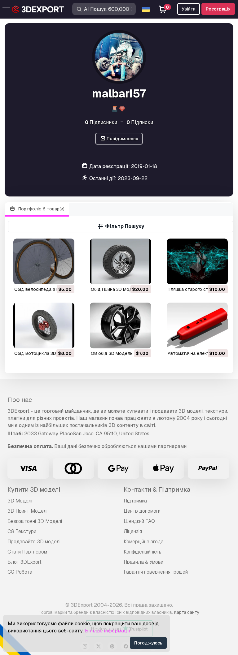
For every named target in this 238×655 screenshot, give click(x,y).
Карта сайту (186, 612)
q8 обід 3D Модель (112, 353)
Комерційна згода (144, 541)
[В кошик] (52, 275)
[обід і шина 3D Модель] (120, 261)
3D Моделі (19, 501)
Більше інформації (107, 630)
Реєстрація (218, 9)
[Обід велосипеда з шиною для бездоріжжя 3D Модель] (43, 261)
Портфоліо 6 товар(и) (40, 209)
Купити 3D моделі (33, 489)
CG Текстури (21, 531)
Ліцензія (133, 531)
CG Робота (19, 572)
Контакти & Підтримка (157, 489)
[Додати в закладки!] (65, 275)
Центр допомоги (142, 511)
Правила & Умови (143, 562)
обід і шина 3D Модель (115, 289)
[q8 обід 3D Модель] (120, 325)
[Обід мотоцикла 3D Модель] (43, 325)
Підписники (101, 122)
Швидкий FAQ (139, 521)
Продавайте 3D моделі (33, 541)
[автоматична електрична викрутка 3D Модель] (197, 325)
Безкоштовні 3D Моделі (34, 521)
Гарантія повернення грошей (156, 572)
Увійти (189, 9)
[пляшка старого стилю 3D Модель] (197, 261)
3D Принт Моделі (27, 511)
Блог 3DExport (24, 562)
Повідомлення (122, 138)
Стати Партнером (27, 552)
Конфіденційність (142, 552)
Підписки (139, 122)
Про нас (19, 400)
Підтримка (135, 501)
